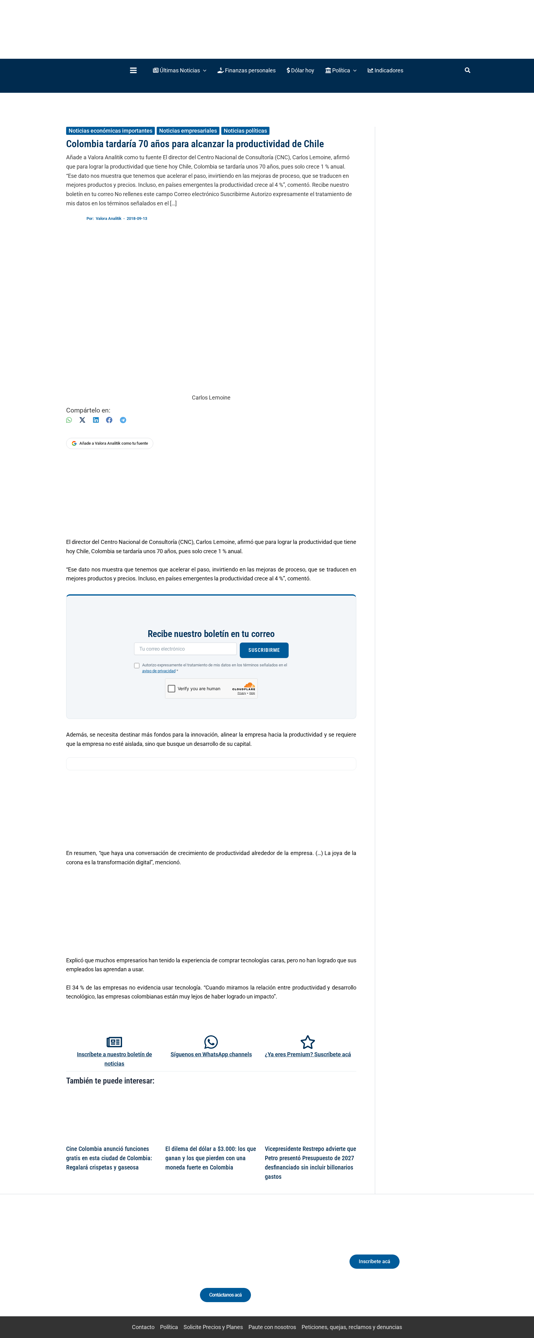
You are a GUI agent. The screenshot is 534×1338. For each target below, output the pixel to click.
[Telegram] (123, 420)
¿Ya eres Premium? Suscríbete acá (308, 1054)
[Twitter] (89, 1267)
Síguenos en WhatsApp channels (211, 1054)
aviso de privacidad (159, 671)
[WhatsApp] (69, 420)
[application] (203, 70)
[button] (179, 70)
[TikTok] (123, 1267)
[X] (82, 420)
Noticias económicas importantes (110, 130)
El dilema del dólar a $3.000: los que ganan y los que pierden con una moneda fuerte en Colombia (210, 1158)
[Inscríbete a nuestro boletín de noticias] (114, 1042)
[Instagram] (112, 1267)
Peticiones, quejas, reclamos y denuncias (352, 1327)
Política (169, 1327)
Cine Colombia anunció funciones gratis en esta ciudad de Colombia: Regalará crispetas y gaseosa (109, 1158)
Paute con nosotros (272, 1327)
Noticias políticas (245, 130)
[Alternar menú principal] (133, 70)
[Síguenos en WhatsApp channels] (211, 1042)
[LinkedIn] (96, 420)
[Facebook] (109, 420)
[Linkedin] (100, 1267)
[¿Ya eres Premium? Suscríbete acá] (308, 1042)
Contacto (143, 1327)
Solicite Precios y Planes (213, 1327)
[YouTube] (135, 1267)
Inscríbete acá (374, 1261)
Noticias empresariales (188, 130)
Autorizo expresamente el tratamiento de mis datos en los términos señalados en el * (214, 668)
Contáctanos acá (225, 1295)
